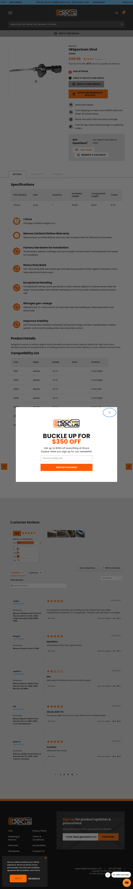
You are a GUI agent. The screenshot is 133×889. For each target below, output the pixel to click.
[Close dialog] (109, 412)
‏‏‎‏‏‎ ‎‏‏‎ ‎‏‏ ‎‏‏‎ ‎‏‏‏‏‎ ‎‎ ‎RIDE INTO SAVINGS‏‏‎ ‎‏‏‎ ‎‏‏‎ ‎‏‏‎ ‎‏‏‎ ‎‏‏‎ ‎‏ (66, 467)
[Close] (45, 858)
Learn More (35, 870)
